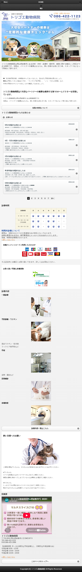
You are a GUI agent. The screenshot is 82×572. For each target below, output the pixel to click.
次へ (52, 198)
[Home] (80, 2)
